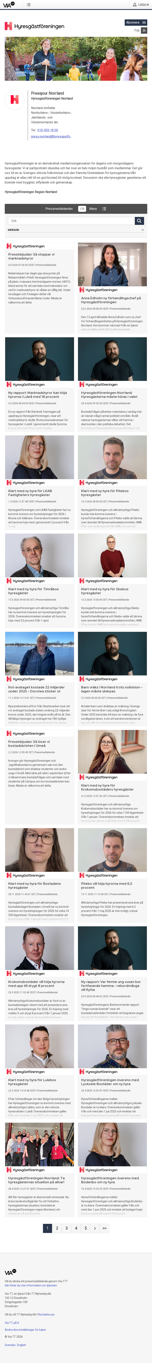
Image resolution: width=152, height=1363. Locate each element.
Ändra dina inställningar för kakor (25, 1329)
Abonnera (132, 22)
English (21, 1345)
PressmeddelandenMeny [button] (71, 209)
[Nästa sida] (95, 1228)
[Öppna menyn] (29, 4)
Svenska (10, 1345)
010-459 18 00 (47, 130)
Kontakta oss (46, 1314)
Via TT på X (12, 1322)
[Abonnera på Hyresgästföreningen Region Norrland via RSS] (144, 30)
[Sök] (139, 221)
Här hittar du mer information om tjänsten (31, 1285)
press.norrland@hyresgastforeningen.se (52, 136)
